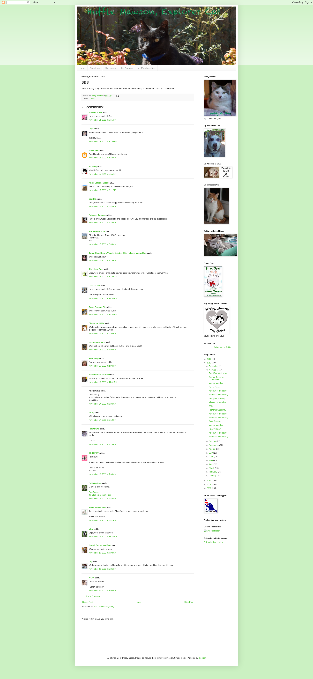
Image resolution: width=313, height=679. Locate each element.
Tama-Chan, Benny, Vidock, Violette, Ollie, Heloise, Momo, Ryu (117, 253)
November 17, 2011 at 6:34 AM (102, 404)
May (211, 460)
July (211, 453)
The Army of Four (97, 231)
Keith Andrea (95, 483)
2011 (209, 363)
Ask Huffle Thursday (217, 391)
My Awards (127, 68)
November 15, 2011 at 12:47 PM (103, 314)
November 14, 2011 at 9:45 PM (102, 120)
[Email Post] (118, 96)
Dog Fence (94, 492)
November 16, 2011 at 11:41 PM (103, 382)
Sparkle (92, 199)
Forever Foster (96, 112)
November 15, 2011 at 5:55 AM (102, 174)
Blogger (202, 658)
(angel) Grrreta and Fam (100, 545)
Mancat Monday (216, 383)
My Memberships (146, 68)
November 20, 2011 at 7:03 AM (102, 553)
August (212, 449)
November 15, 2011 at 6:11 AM (102, 190)
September (214, 445)
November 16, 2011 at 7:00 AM (102, 350)
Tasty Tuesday (215, 421)
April (211, 464)
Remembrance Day (217, 410)
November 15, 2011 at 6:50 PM (102, 333)
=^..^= (91, 578)
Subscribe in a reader (213, 542)
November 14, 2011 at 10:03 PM (103, 141)
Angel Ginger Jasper (98, 183)
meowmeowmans (97, 342)
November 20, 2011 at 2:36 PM (102, 569)
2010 (209, 480)
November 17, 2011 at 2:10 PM (102, 420)
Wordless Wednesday (218, 395)
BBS (211, 406)
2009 (209, 484)
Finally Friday (215, 429)
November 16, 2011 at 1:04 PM (102, 366)
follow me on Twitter (222, 347)
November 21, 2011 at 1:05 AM (102, 591)
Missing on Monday (217, 402)
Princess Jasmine (97, 215)
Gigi (90, 561)
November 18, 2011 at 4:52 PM (102, 499)
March (212, 468)
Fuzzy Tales (94, 150)
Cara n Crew (94, 285)
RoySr (92, 129)
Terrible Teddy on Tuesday (216, 378)
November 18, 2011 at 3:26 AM (102, 444)
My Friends (110, 68)
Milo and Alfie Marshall (99, 375)
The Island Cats (96, 269)
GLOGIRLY (94, 453)
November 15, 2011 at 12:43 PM (103, 298)
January (213, 476)
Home (82, 68)
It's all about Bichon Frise (100, 495)
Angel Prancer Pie (97, 307)
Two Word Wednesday (219, 373)
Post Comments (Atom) (104, 606)
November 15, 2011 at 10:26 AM (103, 277)
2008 (209, 488)
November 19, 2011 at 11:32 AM (103, 536)
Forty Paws (94, 429)
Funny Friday (214, 387)
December (214, 366)
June (211, 457)
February (213, 472)
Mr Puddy (93, 166)
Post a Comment (93, 596)
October (212, 441)
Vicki (91, 529)
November (214, 370)
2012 (209, 359)
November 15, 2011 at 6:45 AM (102, 222)
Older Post (188, 602)
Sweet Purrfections (98, 507)
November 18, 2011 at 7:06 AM (102, 474)
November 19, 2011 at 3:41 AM (102, 520)
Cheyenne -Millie (96, 323)
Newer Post (87, 602)
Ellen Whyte (94, 358)
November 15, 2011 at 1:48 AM (102, 158)
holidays (92, 98)
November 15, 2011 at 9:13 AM (102, 260)
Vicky (91, 412)
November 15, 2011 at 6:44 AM (102, 206)
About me (95, 68)
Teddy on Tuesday (217, 398)
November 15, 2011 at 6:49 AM (102, 244)
